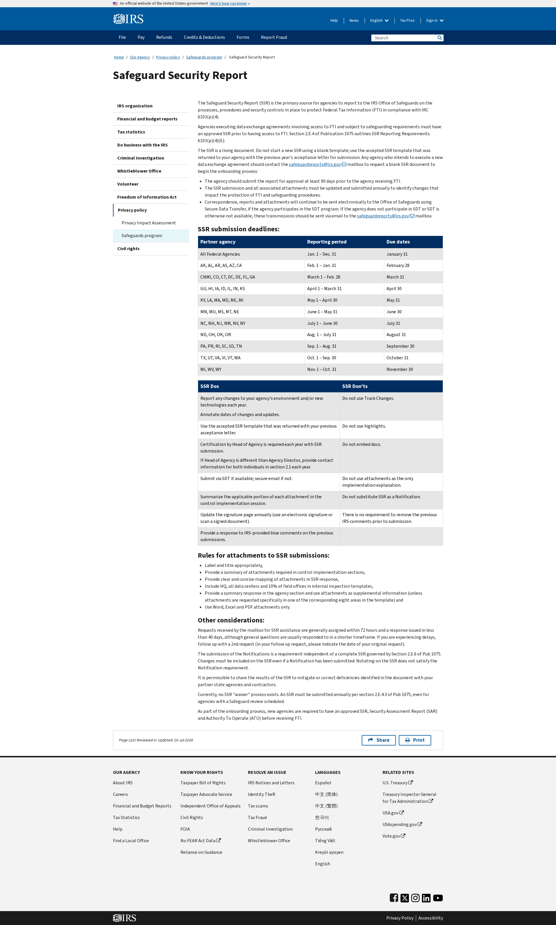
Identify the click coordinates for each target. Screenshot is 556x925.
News (354, 20)
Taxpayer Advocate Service (206, 794)
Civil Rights (191, 817)
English (376, 20)
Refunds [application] (164, 37)
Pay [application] (141, 37)
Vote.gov (391, 836)
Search (439, 37)
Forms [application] (243, 37)
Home (119, 57)
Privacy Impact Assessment (149, 223)
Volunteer (127, 184)
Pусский (323, 829)
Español (323, 783)
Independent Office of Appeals (210, 806)
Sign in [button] (432, 20)
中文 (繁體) (326, 806)
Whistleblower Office (139, 171)
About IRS (123, 783)
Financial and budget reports (147, 119)
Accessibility (430, 918)
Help (334, 20)
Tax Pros (407, 20)
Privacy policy (168, 57)
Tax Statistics (126, 817)
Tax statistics (131, 132)
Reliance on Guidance (201, 852)
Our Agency (140, 57)
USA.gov (390, 813)
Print (419, 740)
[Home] (128, 16)
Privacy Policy (400, 918)
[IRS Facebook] (394, 896)
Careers (120, 794)
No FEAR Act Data (197, 841)
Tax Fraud (257, 817)
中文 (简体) (326, 794)
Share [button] (382, 740)
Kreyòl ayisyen (329, 852)
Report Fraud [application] (274, 37)
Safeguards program (204, 57)
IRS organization (135, 106)
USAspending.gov (400, 824)
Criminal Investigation (140, 158)
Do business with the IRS (142, 145)
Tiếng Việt (325, 841)
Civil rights (128, 249)
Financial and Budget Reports (142, 806)
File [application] (122, 37)
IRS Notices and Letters (271, 783)
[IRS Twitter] (404, 896)
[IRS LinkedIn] (426, 896)
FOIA (185, 829)
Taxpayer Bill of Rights (203, 783)
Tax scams (258, 806)
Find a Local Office (131, 841)
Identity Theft (262, 794)
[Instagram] (415, 896)
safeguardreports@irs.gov (315, 164)
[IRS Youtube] (438, 896)
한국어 (322, 817)
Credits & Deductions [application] (204, 37)
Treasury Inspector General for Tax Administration (409, 797)
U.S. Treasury (395, 783)
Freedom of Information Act (147, 197)
